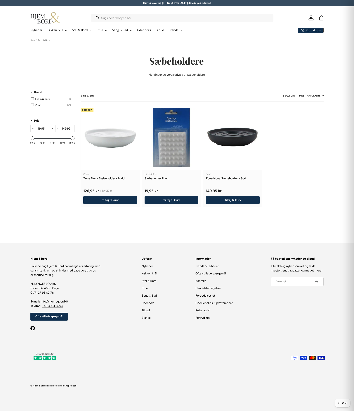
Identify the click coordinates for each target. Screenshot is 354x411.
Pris (36, 120)
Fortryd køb (202, 317)
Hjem (32, 40)
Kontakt (200, 281)
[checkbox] (52, 99)
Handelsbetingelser (208, 288)
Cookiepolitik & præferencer (214, 303)
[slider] (32, 138)
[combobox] (182, 18)
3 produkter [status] (87, 95)
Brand (38, 92)
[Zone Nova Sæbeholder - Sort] (232, 137)
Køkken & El (55, 30)
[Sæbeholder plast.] (171, 137)
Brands (173, 30)
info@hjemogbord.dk (54, 301)
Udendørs (144, 30)
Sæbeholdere (44, 40)
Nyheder (36, 30)
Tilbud (159, 30)
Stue (100, 30)
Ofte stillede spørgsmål (49, 316)
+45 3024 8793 (52, 306)
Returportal (202, 310)
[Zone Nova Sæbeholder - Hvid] (110, 137)
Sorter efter (301, 95)
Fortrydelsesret (205, 295)
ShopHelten (70, 385)
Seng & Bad (120, 30)
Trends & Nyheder (207, 266)
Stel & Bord (80, 30)
